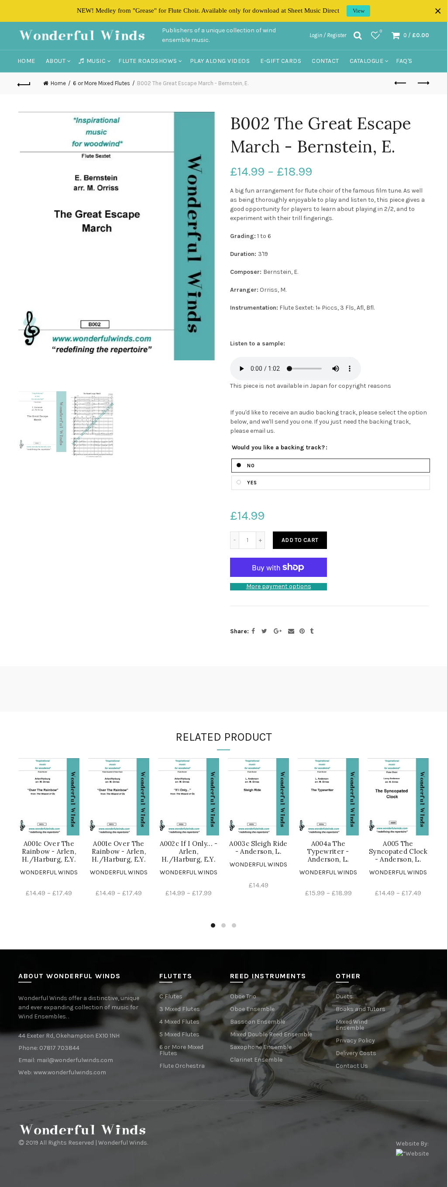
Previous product (401, 83)
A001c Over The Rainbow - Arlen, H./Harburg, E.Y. (49, 851)
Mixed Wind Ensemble (352, 1025)
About (56, 61)
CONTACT (325, 61)
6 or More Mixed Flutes (101, 83)
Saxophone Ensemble (261, 1047)
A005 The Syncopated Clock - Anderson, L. (398, 851)
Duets (344, 996)
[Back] (24, 83)
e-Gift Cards (280, 61)
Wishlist (381, 31)
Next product (422, 83)
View (358, 10)
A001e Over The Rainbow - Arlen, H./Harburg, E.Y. (119, 851)
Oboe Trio (243, 996)
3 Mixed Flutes (179, 1009)
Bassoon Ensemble (257, 1021)
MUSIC (96, 61)
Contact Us (352, 1066)
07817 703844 (59, 1048)
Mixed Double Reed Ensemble (271, 1034)
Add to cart (300, 540)
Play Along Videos (220, 61)
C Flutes (170, 996)
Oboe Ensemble (252, 1009)
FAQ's (404, 61)
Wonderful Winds (49, 872)
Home (26, 61)
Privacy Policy (355, 1040)
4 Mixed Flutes (179, 1021)
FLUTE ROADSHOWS (147, 61)
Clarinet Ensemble (256, 1059)
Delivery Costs (356, 1053)
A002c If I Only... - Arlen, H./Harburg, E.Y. (189, 851)
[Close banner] (438, 11)
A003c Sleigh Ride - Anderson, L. (258, 848)
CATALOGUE (367, 61)
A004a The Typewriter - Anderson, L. (328, 851)
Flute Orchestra (182, 1066)
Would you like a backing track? (278, 447)
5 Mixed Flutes (179, 1034)
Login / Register (327, 35)
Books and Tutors (360, 1009)
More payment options (278, 586)
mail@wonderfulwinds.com (75, 1060)
